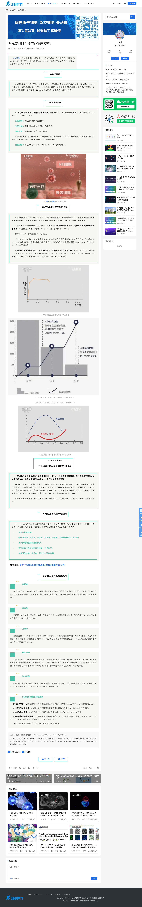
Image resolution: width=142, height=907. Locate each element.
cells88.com (94, 900)
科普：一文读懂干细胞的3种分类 (117, 80)
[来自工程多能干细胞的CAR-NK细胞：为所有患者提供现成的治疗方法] (84, 833)
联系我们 (39, 894)
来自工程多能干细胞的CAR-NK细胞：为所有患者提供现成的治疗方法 (84, 846)
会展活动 (78, 3)
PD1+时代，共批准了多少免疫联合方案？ (21, 814)
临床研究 (44, 827)
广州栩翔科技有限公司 (96, 898)
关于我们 (89, 3)
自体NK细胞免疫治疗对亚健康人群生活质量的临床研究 (42, 565)
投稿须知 (58, 894)
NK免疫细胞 (50, 201)
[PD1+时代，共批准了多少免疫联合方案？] (22, 801)
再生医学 (53, 3)
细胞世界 (78, 898)
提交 (94, 878)
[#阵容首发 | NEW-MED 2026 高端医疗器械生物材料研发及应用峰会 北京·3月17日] (110, 231)
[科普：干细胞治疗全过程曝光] (110, 137)
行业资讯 (40, 3)
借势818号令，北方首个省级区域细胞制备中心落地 (125, 210)
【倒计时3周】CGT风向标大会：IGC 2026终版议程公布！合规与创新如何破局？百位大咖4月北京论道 (119, 90)
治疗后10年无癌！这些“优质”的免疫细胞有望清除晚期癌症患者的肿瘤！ (84, 814)
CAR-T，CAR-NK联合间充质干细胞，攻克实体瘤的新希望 (52, 846)
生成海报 (13, 768)
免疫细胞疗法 (28, 48)
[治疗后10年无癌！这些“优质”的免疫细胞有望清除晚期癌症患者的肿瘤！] (84, 801)
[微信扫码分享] (20, 768)
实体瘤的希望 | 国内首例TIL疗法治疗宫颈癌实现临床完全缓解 (53, 814)
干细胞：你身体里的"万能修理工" (117, 83)
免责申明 (48, 894)
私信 (125, 58)
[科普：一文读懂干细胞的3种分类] (110, 158)
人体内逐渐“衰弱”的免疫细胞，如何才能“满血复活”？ (21, 846)
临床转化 (65, 3)
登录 (118, 3)
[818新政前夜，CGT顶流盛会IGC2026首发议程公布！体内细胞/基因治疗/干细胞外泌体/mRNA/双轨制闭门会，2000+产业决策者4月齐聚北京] (110, 220)
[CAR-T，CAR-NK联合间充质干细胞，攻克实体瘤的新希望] (53, 833)
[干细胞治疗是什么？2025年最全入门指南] (110, 199)
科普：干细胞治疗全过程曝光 (116, 69)
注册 (124, 3)
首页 (30, 3)
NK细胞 (16, 58)
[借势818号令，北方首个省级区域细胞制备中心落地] (110, 210)
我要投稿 (132, 3)
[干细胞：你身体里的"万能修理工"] (110, 179)
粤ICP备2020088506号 (71, 900)
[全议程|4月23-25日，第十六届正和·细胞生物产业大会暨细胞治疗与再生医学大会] (110, 168)
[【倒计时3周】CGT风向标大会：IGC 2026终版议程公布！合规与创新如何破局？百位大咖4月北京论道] (110, 189)
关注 (115, 58)
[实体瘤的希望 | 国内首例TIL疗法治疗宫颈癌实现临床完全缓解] (53, 801)
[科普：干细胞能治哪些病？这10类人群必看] (110, 148)
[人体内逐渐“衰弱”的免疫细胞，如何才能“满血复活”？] (22, 833)
